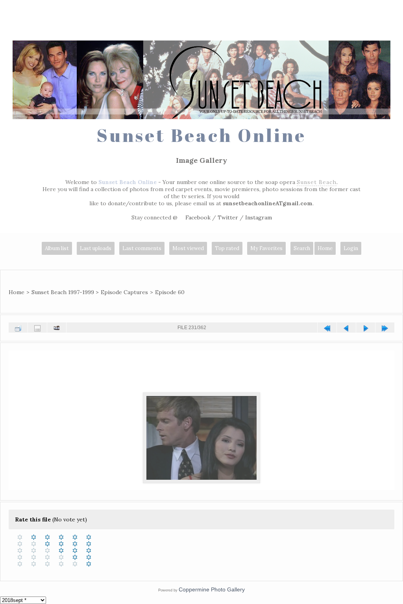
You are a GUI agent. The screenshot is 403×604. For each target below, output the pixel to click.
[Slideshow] (56, 327)
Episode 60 (170, 292)
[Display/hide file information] (37, 327)
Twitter (228, 217)
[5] (88, 537)
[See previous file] (346, 327)
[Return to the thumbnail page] (18, 327)
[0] (19, 537)
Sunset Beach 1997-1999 (62, 292)
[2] (47, 537)
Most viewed (188, 248)
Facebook (198, 217)
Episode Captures (124, 292)
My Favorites (266, 248)
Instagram (258, 217)
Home (325, 248)
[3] (61, 537)
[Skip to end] (384, 327)
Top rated (227, 248)
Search (302, 248)
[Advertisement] (201, 21)
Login (351, 248)
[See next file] (365, 327)
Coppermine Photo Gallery (212, 589)
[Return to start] (327, 327)
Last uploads (95, 248)
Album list (57, 248)
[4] (75, 537)
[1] (33, 537)
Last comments (141, 248)
